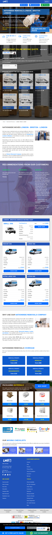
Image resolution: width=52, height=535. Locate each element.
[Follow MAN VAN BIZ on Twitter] (5, 475)
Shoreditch (4, 489)
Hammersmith (5, 482)
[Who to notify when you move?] (42, 450)
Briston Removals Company (14, 154)
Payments (29, 491)
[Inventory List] (26, 450)
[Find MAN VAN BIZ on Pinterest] (7, 475)
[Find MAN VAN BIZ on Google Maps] (9, 475)
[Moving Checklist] (9, 450)
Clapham (4, 498)
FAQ (28, 464)
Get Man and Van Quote (39, 29)
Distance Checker (30, 495)
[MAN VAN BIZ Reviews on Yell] (32, 430)
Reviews (28, 466)
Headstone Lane (6, 495)
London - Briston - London (21, 121)
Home (4, 121)
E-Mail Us (5, 470)
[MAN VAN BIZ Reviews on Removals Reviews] (8, 430)
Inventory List (30, 489)
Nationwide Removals (11, 121)
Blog (28, 505)
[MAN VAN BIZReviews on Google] (44, 430)
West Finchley (5, 484)
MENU (47, 1)
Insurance (29, 473)
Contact (28, 462)
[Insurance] (31, 516)
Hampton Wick (5, 491)
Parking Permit (30, 498)
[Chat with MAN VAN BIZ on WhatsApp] (32, 533)
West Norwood (5, 493)
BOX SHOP (42, 386)
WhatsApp (46, 5)
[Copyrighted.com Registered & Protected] (17, 516)
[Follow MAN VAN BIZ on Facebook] (2, 475)
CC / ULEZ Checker (31, 502)
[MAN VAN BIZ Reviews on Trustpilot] (20, 430)
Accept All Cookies (15, 527)
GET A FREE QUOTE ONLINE (14, 533)
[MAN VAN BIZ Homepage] (5, 1)
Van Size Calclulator (31, 484)
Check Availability (30, 482)
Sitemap (28, 476)
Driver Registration (31, 500)
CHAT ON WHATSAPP (41, 533)
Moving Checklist (30, 493)
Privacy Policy (45, 524)
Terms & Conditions (31, 471)
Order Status (29, 486)
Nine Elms (4, 486)
